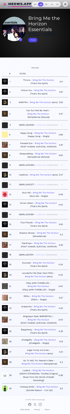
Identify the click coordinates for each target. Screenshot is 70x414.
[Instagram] (40, 404)
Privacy (37, 409)
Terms (47, 409)
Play (33, 40)
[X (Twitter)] (35, 404)
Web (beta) (25, 409)
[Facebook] (29, 404)
